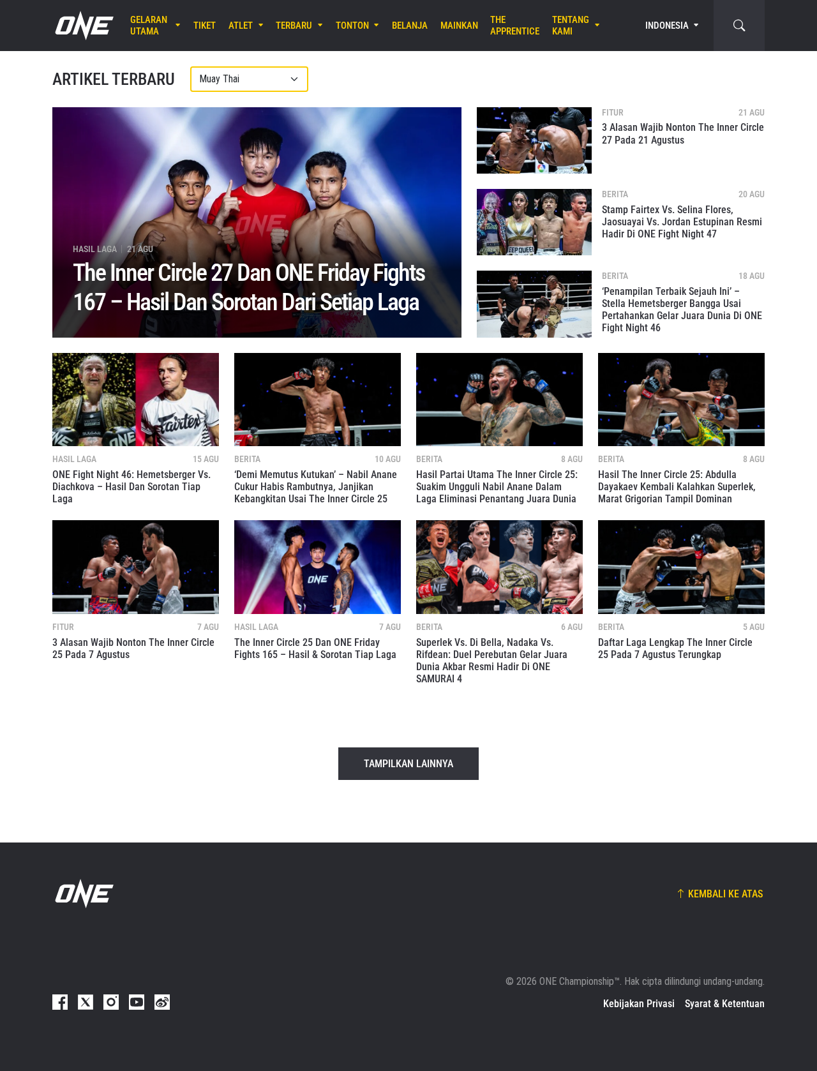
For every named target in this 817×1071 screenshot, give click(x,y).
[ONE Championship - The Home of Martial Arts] (83, 25)
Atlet (241, 25)
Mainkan (459, 25)
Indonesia (667, 25)
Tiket (204, 25)
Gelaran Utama (148, 25)
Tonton (352, 25)
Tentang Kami (570, 25)
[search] (739, 25)
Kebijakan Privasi (639, 1004)
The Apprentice (514, 25)
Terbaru (294, 25)
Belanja (410, 25)
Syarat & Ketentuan (725, 1004)
